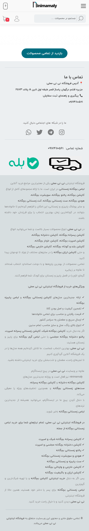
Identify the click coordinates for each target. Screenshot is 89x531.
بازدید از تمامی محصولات (44, 53)
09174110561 (55, 148)
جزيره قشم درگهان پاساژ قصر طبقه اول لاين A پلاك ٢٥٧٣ (49, 89)
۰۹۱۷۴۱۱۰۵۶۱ (76, 102)
